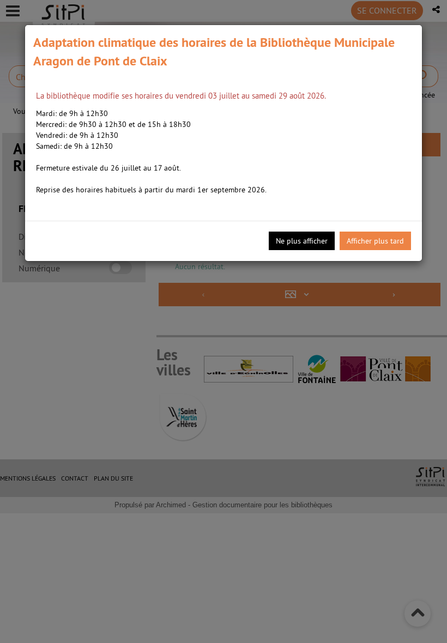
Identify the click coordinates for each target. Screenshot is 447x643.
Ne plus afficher (302, 241)
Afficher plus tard (375, 241)
